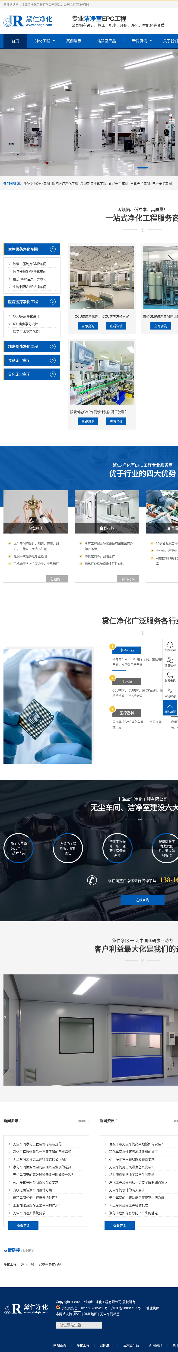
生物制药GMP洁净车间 (29, 286)
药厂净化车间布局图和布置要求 (35, 1182)
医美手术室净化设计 (27, 331)
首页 (15, 40)
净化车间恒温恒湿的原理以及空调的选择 (42, 1166)
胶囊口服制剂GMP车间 (29, 263)
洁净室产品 (106, 40)
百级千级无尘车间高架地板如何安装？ (136, 1144)
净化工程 (42, 40)
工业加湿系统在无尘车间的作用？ (37, 1205)
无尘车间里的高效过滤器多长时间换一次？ (44, 1174)
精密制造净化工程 (93, 183)
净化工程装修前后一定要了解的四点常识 (42, 1151)
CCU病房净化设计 (26, 316)
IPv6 (77, 1313)
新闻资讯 (139, 40)
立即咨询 (87, 325)
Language (170, 696)
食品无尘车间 (118, 183)
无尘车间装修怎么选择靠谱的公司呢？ (40, 1159)
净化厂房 (27, 1264)
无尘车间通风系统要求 (29, 1212)
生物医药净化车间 (37, 183)
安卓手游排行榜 (50, 1264)
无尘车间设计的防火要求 (127, 1189)
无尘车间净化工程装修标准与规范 (37, 1144)
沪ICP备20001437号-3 (127, 1308)
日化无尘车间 (140, 183)
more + (83, 1120)
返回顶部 (170, 711)
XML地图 (90, 1313)
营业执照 (152, 1308)
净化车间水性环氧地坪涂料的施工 (133, 1151)
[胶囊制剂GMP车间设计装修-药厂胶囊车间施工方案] (102, 373)
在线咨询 (142, 899)
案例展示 (73, 40)
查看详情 (116, 325)
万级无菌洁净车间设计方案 (32, 1189)
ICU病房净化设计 (25, 323)
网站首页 (59, 1345)
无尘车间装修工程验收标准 (128, 1205)
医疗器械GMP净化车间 (29, 271)
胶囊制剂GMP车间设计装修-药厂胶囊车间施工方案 (107, 411)
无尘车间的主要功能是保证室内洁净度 (136, 1197)
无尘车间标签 (110, 1313)
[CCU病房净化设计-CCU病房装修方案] (102, 277)
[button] (142, 167)
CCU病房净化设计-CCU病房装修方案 (102, 316)
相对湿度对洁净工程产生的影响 (132, 1174)
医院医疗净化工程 (65, 183)
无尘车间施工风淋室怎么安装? (131, 1166)
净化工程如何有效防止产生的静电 (133, 1212)
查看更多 (23, 1225)
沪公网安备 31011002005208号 (84, 1308)
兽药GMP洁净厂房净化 (29, 279)
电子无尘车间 (162, 183)
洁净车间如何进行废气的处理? (35, 1197)
